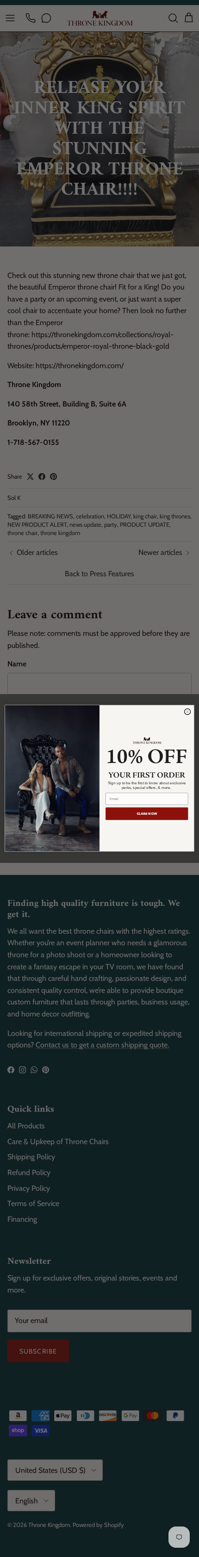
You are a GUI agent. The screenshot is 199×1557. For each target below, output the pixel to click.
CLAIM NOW (147, 814)
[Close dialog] (188, 712)
